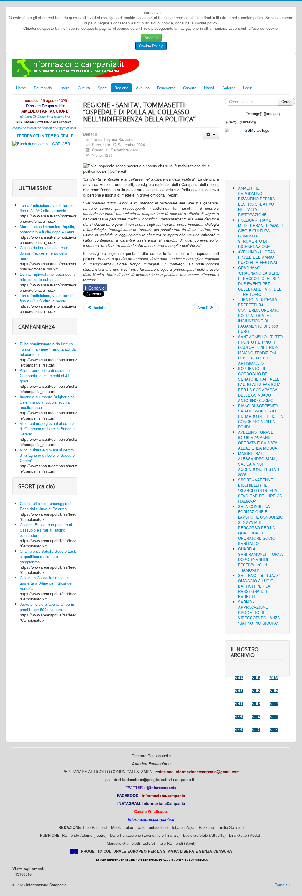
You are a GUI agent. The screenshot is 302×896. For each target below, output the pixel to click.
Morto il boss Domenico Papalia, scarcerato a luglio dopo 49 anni (47, 229)
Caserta (189, 87)
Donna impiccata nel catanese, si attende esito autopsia (48, 276)
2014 (239, 690)
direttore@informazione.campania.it (45, 116)
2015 (273, 677)
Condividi (95, 288)
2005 (239, 729)
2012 (274, 690)
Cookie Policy (151, 46)
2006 (274, 716)
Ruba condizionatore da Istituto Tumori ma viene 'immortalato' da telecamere (48, 349)
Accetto (151, 37)
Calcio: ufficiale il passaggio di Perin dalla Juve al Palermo (45, 506)
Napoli (209, 87)
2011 (239, 703)
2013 (256, 690)
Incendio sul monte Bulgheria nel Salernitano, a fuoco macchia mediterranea (48, 402)
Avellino (143, 87)
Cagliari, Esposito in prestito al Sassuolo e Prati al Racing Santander (46, 530)
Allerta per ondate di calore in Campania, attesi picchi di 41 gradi (45, 375)
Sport (102, 87)
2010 (256, 703)
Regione (121, 87)
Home (21, 87)
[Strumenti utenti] (211, 135)
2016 (256, 677)
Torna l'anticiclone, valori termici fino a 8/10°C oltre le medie (47, 207)
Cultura (84, 87)
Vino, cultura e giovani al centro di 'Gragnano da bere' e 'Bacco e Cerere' (47, 428)
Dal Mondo (43, 87)
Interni (65, 87)
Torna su (282, 884)
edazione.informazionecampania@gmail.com (45, 128)
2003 (274, 729)
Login (247, 87)
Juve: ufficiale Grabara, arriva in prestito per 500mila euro (47, 606)
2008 (239, 716)
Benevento (166, 87)
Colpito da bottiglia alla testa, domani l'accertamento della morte (44, 253)
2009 (274, 703)
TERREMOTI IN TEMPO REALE (45, 135)
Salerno (228, 87)
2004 (256, 729)
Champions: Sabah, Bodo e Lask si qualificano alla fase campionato (48, 556)
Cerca (286, 101)
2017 (239, 677)
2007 (256, 716)
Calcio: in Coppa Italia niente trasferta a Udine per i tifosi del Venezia (46, 583)
